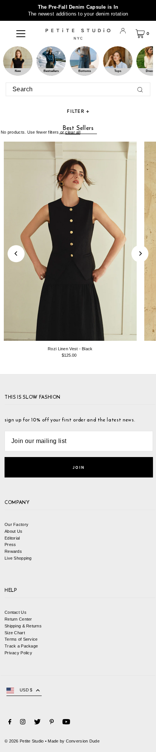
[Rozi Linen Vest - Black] (70, 241)
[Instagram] (22, 723)
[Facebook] (9, 723)
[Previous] (16, 253)
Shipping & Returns (23, 626)
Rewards (13, 551)
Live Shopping (18, 558)
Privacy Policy (18, 653)
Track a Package (21, 646)
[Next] (139, 253)
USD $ (26, 690)
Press (10, 544)
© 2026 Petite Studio (24, 741)
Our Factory (16, 524)
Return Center (18, 619)
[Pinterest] (52, 723)
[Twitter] (37, 723)
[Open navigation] (20, 33)
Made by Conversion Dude (73, 741)
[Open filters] (78, 111)
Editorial (12, 538)
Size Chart (15, 632)
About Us (13, 531)
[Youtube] (66, 723)
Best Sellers (78, 127)
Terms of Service (21, 639)
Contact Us (16, 612)
